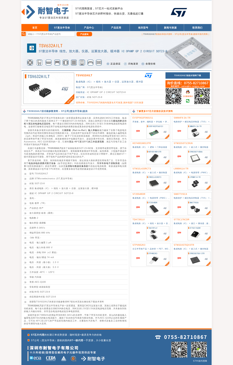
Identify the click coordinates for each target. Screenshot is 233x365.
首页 (34, 27)
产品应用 (116, 27)
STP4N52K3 (139, 245)
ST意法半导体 (62, 27)
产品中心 (89, 27)
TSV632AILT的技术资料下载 (187, 75)
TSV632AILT (84, 75)
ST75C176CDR (181, 219)
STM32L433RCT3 (142, 168)
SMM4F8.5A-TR (182, 118)
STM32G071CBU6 (183, 143)
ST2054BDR (139, 194)
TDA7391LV (139, 219)
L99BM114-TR (181, 168)
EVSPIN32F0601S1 (143, 118)
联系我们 (197, 27)
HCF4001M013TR (142, 143)
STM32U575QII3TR (184, 245)
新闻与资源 (170, 27)
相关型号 (143, 27)
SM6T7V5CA (180, 194)
